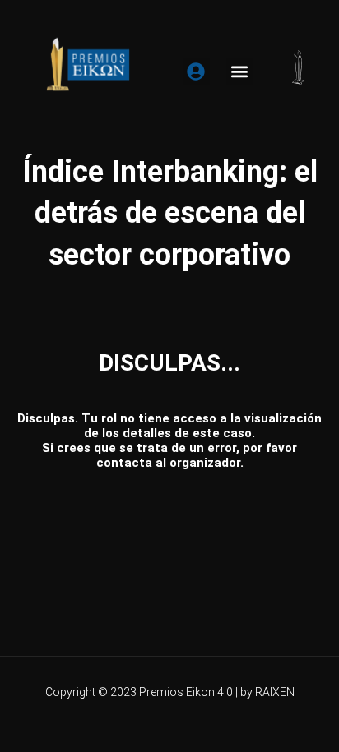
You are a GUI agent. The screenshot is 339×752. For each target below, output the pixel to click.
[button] (239, 71)
